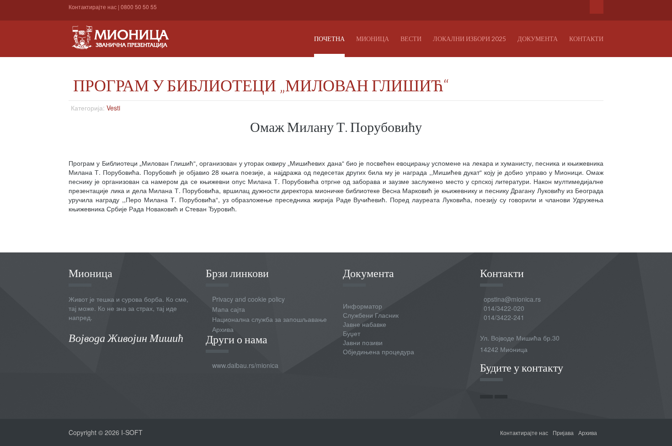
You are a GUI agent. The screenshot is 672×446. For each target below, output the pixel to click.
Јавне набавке (364, 324)
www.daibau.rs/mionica (245, 365)
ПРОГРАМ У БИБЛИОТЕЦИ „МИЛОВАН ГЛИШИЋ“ (261, 85)
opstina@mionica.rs (512, 299)
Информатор (362, 305)
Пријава (563, 432)
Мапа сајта (228, 309)
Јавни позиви (363, 342)
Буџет (351, 333)
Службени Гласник (371, 315)
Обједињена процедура (378, 351)
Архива (223, 329)
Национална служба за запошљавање (269, 319)
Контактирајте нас (93, 6)
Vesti (113, 107)
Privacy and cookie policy (248, 299)
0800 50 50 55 (139, 6)
